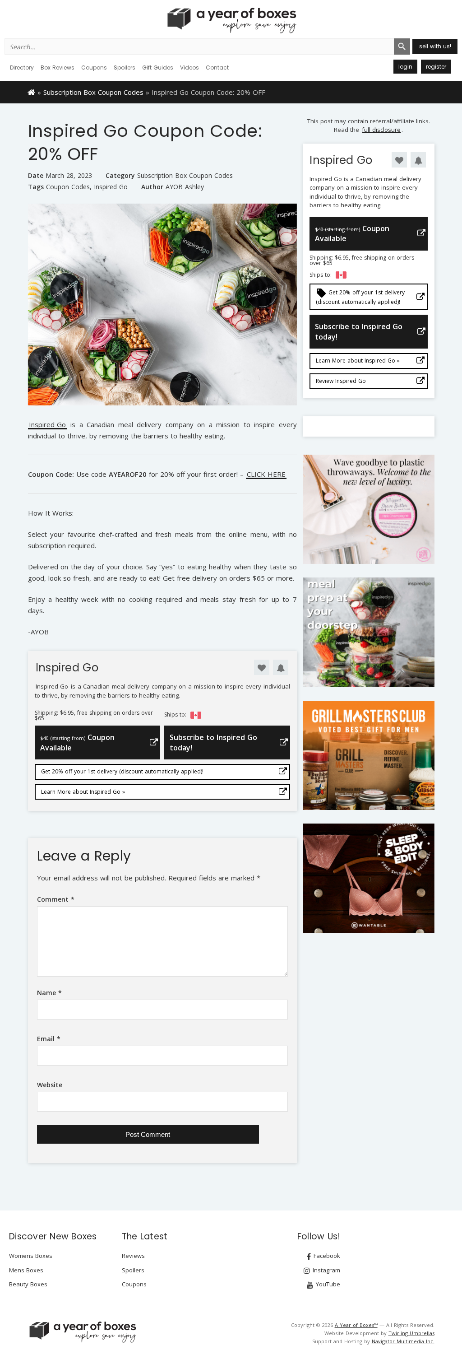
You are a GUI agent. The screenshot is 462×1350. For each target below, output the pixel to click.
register (436, 66)
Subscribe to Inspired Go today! (213, 742)
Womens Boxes (30, 1256)
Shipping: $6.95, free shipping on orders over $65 (94, 715)
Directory (22, 67)
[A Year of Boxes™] (231, 20)
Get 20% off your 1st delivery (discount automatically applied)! (122, 771)
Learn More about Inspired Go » (83, 792)
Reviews (133, 1256)
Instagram (325, 1270)
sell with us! (435, 46)
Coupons (94, 67)
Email (48, 1038)
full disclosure (381, 130)
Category (120, 175)
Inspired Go (111, 187)
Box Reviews (57, 67)
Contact (217, 67)
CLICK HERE (266, 475)
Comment (55, 899)
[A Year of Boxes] (82, 1332)
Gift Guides (157, 67)
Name (49, 992)
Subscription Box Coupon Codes (93, 92)
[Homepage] (31, 91)
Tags (36, 186)
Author (152, 186)
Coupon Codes (68, 187)
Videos (189, 67)
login (405, 66)
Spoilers (124, 67)
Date (35, 175)
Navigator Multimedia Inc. (403, 1341)
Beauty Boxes (28, 1284)
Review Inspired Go (341, 381)
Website (49, 1084)
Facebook (326, 1256)
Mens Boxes (26, 1270)
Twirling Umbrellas (411, 1333)
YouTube (327, 1284)
